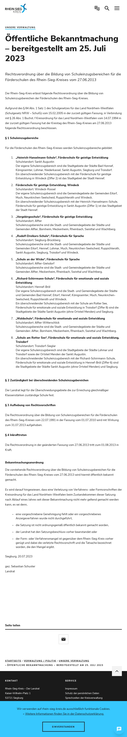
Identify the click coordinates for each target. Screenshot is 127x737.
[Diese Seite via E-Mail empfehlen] (63, 639)
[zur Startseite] (28, 8)
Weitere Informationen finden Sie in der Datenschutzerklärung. (64, 714)
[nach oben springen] (117, 671)
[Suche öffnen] (107, 8)
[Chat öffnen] (119, 729)
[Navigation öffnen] (117, 8)
